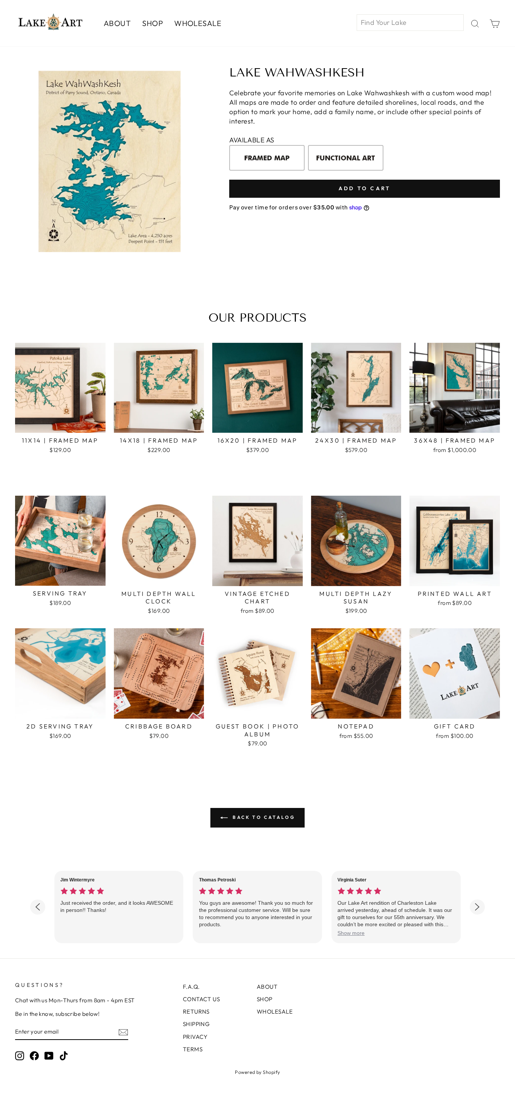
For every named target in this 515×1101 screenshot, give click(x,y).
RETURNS (196, 1011)
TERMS (192, 1049)
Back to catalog (263, 817)
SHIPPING (196, 1024)
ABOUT (117, 23)
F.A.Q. (191, 986)
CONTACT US (201, 999)
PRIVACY (195, 1036)
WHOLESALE (197, 23)
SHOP (152, 23)
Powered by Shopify (257, 1072)
